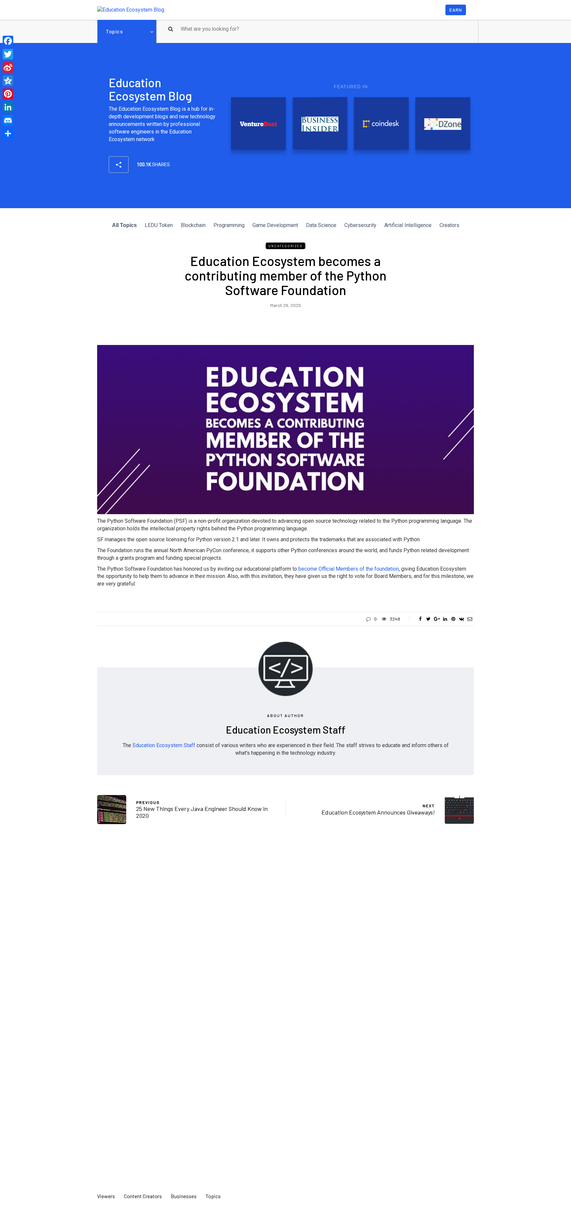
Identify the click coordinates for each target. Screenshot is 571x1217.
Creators (449, 225)
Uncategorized (285, 246)
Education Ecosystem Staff (285, 730)
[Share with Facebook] (420, 619)
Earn (455, 10)
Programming (229, 225)
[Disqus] (285, 926)
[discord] (8, 120)
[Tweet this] (428, 619)
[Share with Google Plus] (437, 619)
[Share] (8, 133)
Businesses (184, 1196)
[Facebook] (8, 41)
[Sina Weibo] (8, 67)
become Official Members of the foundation (348, 569)
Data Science (321, 225)
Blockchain (193, 225)
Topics (114, 31)
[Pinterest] (8, 93)
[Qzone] (8, 80)
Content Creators (143, 1196)
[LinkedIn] (8, 107)
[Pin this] (453, 619)
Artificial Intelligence (408, 225)
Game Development (275, 225)
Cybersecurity (360, 225)
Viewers (106, 1196)
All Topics (124, 225)
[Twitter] (8, 54)
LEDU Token (159, 225)
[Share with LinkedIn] (445, 619)
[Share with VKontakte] (461, 619)
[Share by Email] (470, 619)
